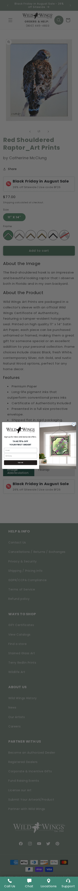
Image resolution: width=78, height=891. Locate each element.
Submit (20, 462)
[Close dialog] (73, 424)
